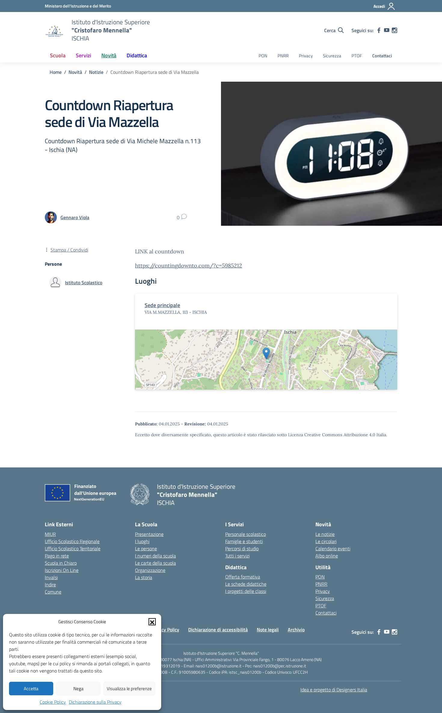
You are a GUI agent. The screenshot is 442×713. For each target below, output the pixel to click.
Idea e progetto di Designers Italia (333, 689)
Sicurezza (332, 55)
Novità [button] (108, 55)
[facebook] (379, 30)
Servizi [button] (83, 55)
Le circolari (325, 541)
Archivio (296, 629)
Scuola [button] (58, 55)
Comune (53, 591)
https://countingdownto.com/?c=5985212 (188, 265)
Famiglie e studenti (244, 541)
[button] (152, 622)
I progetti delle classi (245, 591)
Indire (50, 584)
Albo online (326, 555)
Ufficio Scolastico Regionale (72, 541)
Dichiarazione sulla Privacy (95, 701)
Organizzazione (150, 570)
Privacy (306, 55)
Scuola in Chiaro (61, 562)
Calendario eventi (332, 548)
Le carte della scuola (155, 562)
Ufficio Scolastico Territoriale (72, 548)
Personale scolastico (245, 534)
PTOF (356, 55)
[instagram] (394, 30)
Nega (78, 688)
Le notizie (325, 534)
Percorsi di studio (242, 548)
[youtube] (386, 30)
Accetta (31, 688)
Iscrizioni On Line (61, 570)
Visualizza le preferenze (129, 688)
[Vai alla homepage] (54, 30)
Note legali (268, 629)
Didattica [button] (137, 55)
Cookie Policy (53, 701)
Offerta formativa (242, 576)
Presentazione (149, 534)
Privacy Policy (165, 629)
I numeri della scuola (155, 555)
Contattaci (382, 55)
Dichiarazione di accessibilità (218, 629)
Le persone (146, 548)
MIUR (50, 534)
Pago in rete (57, 555)
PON (263, 55)
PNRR (283, 55)
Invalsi (51, 577)
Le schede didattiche (245, 584)
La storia (143, 577)
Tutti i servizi (237, 555)
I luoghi (142, 541)
